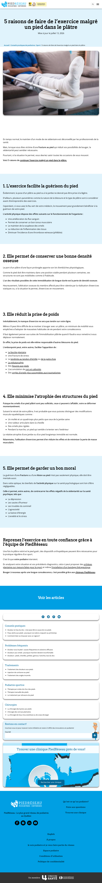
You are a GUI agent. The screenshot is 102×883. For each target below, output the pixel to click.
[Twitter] (48, 617)
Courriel (8, 732)
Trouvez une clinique (75, 812)
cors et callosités (33, 369)
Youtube (35, 823)
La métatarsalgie (16, 362)
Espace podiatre (51, 850)
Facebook (17, 823)
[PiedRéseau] (26, 804)
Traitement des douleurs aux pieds (20, 669)
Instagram (23, 823)
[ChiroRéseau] (66, 877)
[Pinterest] (53, 617)
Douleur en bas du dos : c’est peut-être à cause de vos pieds (29, 630)
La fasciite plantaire (17, 352)
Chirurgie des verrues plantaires (19, 712)
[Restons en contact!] (94, 735)
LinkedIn (29, 823)
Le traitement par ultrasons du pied (20, 695)
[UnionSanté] (49, 877)
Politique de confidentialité (51, 861)
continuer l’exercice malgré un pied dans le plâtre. (43, 160)
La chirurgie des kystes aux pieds (19, 709)
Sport (38, 45)
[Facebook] (43, 617)
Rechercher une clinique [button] (51, 782)
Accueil (6, 45)
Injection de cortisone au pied (18, 672)
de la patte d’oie (48, 359)
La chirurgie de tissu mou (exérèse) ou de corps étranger (28, 715)
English (51, 834)
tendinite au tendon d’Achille (24, 359)
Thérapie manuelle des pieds (17, 692)
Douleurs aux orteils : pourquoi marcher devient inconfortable (30, 653)
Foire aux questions (75, 807)
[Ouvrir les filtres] (93, 4)
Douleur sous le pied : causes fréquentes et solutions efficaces (30, 650)
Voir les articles (51, 598)
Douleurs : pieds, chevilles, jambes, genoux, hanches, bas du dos (30, 656)
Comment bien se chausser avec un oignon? (23, 636)
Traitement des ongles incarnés (18, 675)
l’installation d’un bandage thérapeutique (70, 567)
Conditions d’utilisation (51, 856)
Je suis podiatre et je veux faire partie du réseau (51, 845)
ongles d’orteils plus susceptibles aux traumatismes (36, 372)
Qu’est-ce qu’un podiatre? (76, 801)
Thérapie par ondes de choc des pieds (21, 689)
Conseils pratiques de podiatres (23, 45)
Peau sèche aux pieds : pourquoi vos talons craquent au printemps (32, 633)
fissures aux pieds (20, 366)
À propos (51, 839)
